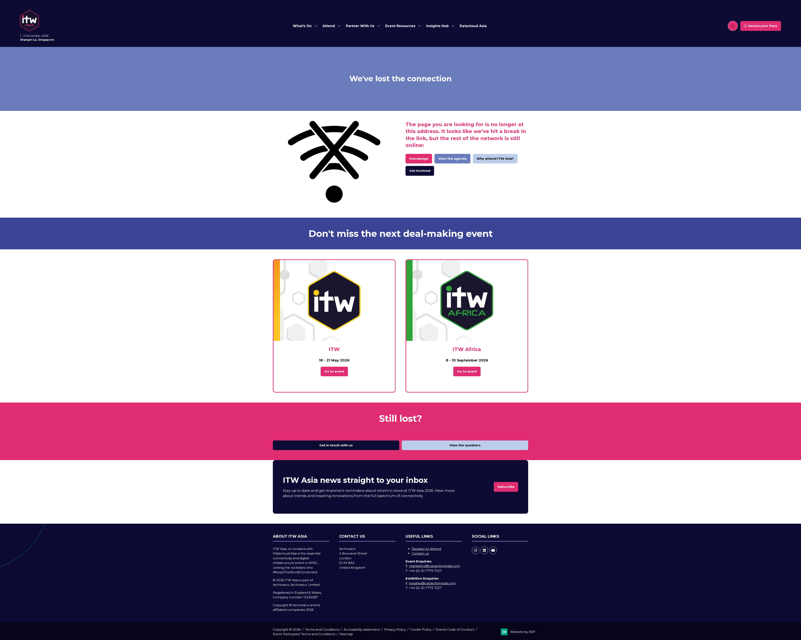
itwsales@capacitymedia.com (432, 583)
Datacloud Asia (473, 26)
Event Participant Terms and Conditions (304, 634)
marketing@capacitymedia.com (434, 566)
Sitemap (346, 634)
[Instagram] (475, 550)
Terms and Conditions (322, 629)
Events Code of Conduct (455, 629)
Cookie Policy (420, 629)
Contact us (420, 553)
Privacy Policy (395, 629)
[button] (733, 26)
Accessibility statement (362, 629)
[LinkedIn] (484, 550)
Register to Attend (426, 549)
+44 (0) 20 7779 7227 (425, 571)
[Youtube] (493, 550)
